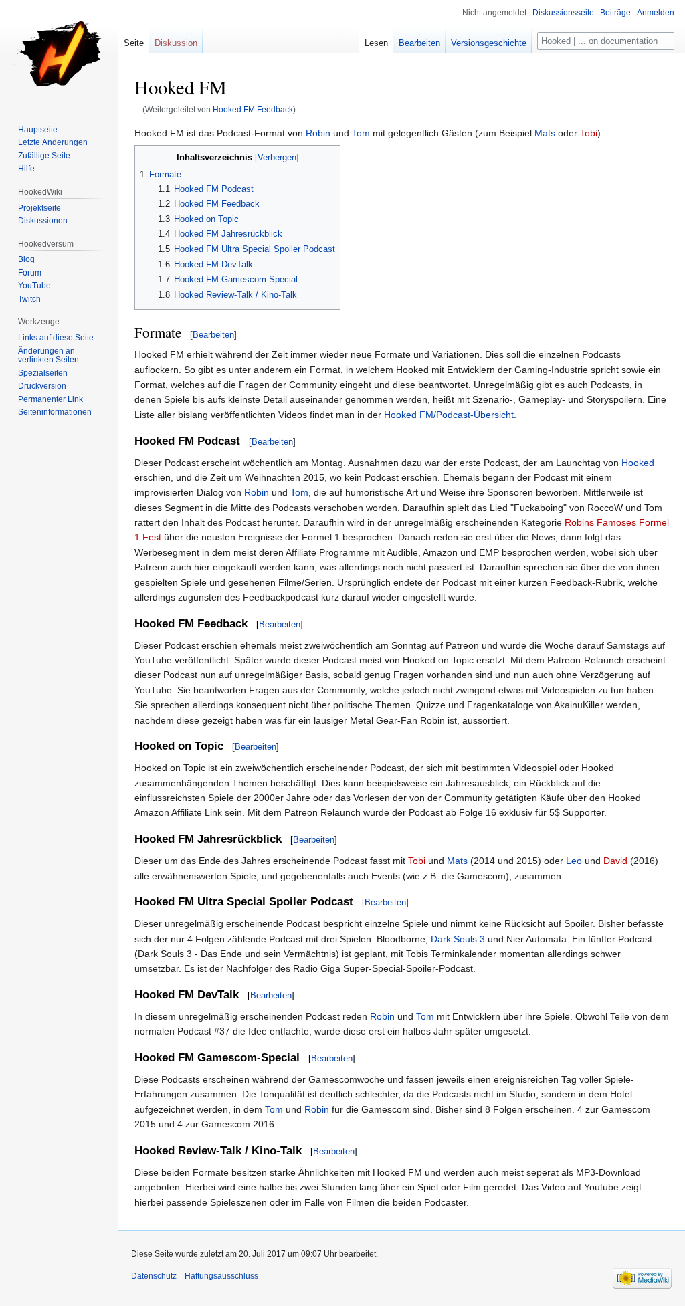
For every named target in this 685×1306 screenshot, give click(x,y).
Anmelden (655, 12)
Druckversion (42, 386)
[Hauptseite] (58, 53)
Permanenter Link (50, 399)
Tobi (588, 133)
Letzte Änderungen (53, 142)
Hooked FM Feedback (253, 109)
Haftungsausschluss (221, 1276)
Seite (134, 43)
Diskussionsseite (563, 12)
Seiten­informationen (55, 412)
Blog (26, 259)
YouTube (34, 285)
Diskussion (176, 43)
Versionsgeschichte (488, 43)
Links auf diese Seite (56, 337)
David (615, 860)
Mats (544, 133)
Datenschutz (154, 1276)
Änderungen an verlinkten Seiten (48, 355)
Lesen (376, 43)
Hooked (637, 462)
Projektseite (39, 208)
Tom (361, 133)
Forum (29, 273)
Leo (574, 860)
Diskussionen (43, 220)
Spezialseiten (43, 373)
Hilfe (26, 168)
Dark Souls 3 (458, 939)
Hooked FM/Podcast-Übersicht (449, 414)
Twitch (29, 299)
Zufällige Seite (44, 155)
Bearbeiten (213, 335)
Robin (318, 133)
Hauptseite (38, 129)
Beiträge (615, 12)
